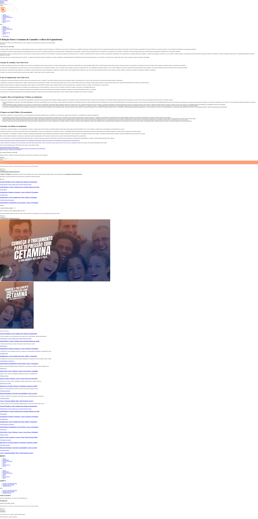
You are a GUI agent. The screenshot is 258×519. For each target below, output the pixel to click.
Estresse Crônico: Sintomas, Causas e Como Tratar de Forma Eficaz (18, 378)
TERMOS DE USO (7, 486)
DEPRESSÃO (6, 16)
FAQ (4, 19)
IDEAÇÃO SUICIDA (7, 17)
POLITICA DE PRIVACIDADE (10, 483)
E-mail (1, 170)
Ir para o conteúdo (4, 0)
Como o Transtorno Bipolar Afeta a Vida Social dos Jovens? (16, 401)
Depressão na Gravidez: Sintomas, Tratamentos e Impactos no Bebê (18, 386)
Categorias (2, 208)
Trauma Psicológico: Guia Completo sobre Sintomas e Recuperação (18, 182)
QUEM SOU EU (6, 20)
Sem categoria (6, 36)
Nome (1, 169)
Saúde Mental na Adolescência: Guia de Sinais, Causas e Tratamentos (19, 202)
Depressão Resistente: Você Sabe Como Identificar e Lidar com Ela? (18, 393)
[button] (129, 24)
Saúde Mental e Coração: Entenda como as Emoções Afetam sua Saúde (19, 187)
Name (1, 508)
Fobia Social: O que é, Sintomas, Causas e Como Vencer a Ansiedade (19, 371)
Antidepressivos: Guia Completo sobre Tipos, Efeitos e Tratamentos (18, 197)
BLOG (4, 22)
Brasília (1, 161)
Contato (4, 18)
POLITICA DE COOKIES (8, 484)
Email (1, 510)
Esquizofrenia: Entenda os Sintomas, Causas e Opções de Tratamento (19, 192)
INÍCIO (4, 14)
